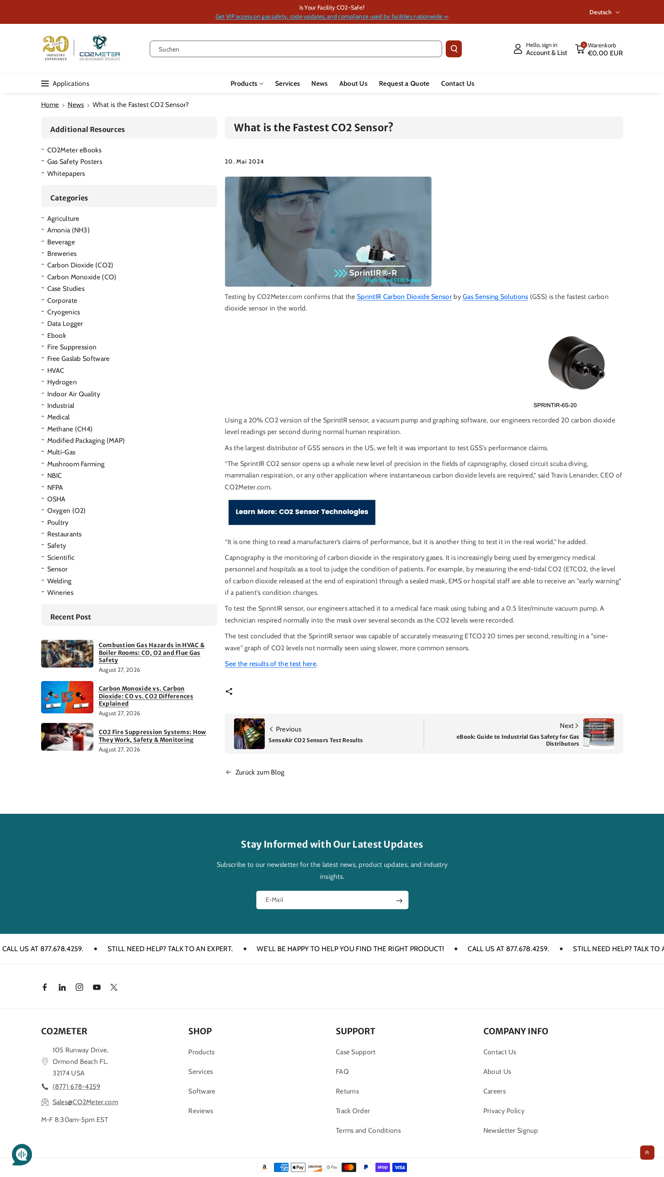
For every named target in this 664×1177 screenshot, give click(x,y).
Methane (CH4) (70, 429)
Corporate (62, 300)
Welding (59, 581)
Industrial (61, 405)
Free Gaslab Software (78, 358)
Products (244, 83)
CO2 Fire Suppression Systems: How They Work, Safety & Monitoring (152, 735)
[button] (599, 48)
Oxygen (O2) (66, 510)
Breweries (62, 253)
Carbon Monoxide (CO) (82, 277)
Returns (347, 1091)
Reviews (200, 1111)
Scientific (61, 557)
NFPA (55, 487)
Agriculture (63, 218)
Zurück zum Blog (260, 772)
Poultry (58, 522)
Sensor (57, 569)
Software (201, 1091)
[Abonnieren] (399, 901)
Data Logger (65, 323)
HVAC (56, 370)
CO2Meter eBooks (74, 150)
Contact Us (499, 1052)
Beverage (61, 242)
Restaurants (64, 534)
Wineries (60, 592)
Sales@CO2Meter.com (85, 1102)
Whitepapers (66, 173)
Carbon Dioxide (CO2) (80, 265)
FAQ (342, 1071)
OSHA (56, 499)
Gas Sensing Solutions (495, 296)
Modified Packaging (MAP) (86, 440)
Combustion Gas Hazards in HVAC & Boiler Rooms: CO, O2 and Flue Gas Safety (152, 652)
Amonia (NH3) (68, 230)
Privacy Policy (504, 1111)
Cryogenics (63, 312)
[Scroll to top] (647, 1153)
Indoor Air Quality (73, 394)
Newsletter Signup (510, 1130)
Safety (56, 545)
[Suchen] (454, 48)
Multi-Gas (61, 452)
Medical (58, 417)
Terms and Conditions (368, 1130)
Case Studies (66, 288)
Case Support (356, 1052)
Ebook (56, 335)
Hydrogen (62, 382)
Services (200, 1071)
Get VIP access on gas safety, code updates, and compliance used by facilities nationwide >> (332, 16)
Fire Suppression (72, 347)
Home (50, 104)
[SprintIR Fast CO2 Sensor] (577, 365)
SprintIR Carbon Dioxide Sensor (404, 296)
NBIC (54, 475)
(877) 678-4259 (77, 1086)
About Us (497, 1071)
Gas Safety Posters (74, 161)
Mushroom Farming (76, 464)
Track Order (353, 1111)
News (76, 104)
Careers (494, 1091)
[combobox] (296, 49)
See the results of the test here (270, 663)
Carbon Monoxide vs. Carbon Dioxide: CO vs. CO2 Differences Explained (146, 696)
